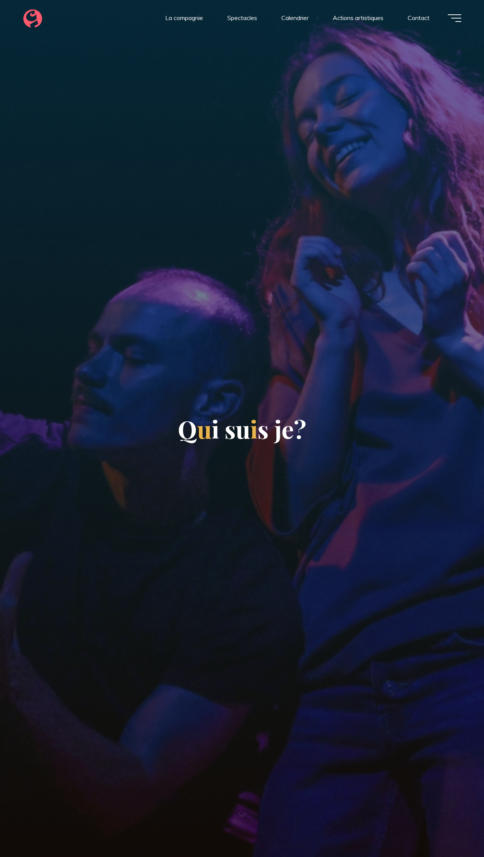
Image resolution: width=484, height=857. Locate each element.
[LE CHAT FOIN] (33, 18)
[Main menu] (454, 18)
